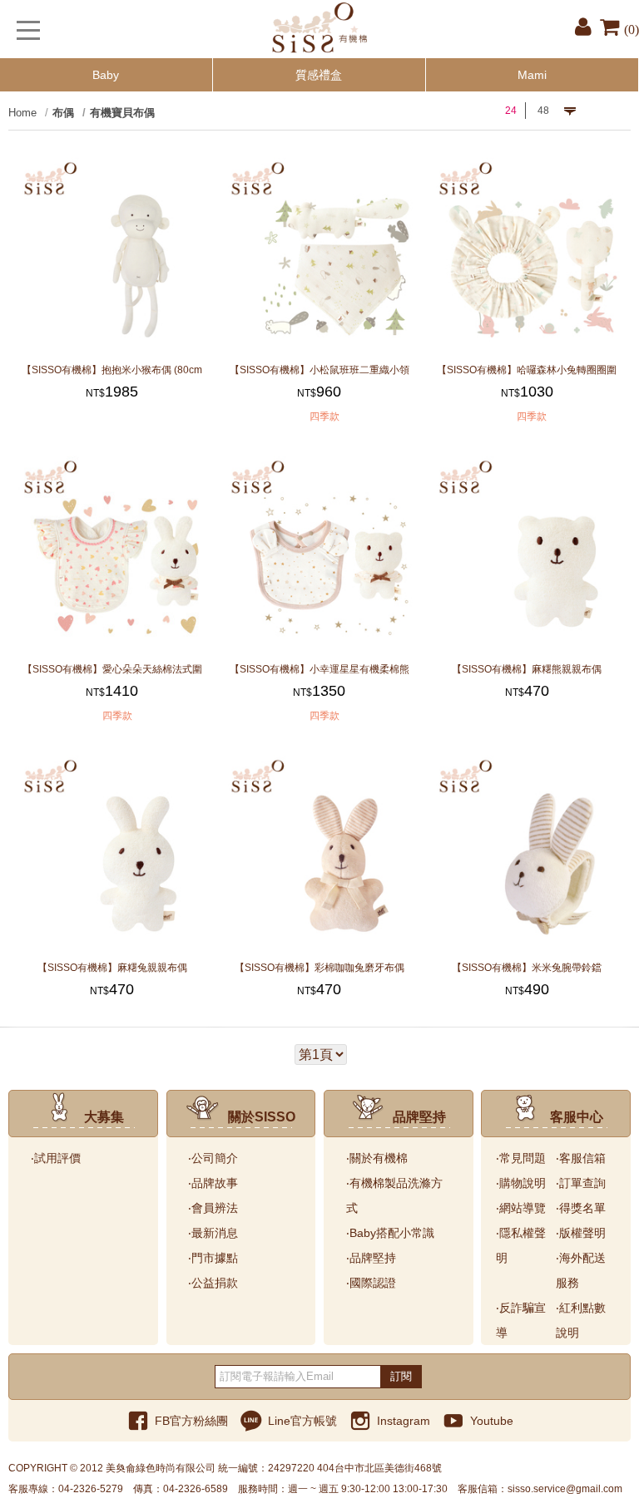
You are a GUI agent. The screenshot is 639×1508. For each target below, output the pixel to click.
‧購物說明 (521, 1183)
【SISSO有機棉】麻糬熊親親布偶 (527, 668)
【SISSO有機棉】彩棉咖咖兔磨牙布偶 (319, 967)
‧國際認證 (371, 1282)
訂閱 (401, 1376)
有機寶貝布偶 (122, 112)
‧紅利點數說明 (581, 1320)
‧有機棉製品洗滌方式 (394, 1195)
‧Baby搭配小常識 (390, 1232)
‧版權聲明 (581, 1232)
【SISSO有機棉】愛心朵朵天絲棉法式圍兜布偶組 (112, 668)
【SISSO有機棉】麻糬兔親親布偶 (112, 967)
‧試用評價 (56, 1158)
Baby (105, 74)
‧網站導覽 (521, 1208)
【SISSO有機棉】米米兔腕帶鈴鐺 (527, 967)
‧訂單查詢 (581, 1183)
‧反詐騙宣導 (521, 1320)
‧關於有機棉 (377, 1158)
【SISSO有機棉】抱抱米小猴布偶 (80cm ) (112, 369)
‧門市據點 (213, 1257)
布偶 (63, 112)
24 (511, 110)
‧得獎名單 (581, 1208)
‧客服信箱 (581, 1158)
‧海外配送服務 (581, 1270)
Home (22, 112)
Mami (532, 74)
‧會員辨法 (213, 1208)
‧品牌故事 (213, 1183)
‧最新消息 (213, 1232)
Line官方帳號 (302, 1420)
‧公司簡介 (213, 1158)
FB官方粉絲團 (191, 1420)
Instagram (403, 1420)
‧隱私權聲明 (521, 1245)
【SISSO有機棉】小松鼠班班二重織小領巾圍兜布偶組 (319, 369)
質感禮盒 (318, 74)
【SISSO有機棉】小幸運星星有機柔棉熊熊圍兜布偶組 (319, 668)
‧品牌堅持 (371, 1257)
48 (543, 110)
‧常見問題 (521, 1158)
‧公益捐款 (213, 1282)
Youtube (491, 1420)
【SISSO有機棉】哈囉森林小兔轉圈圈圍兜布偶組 (527, 369)
